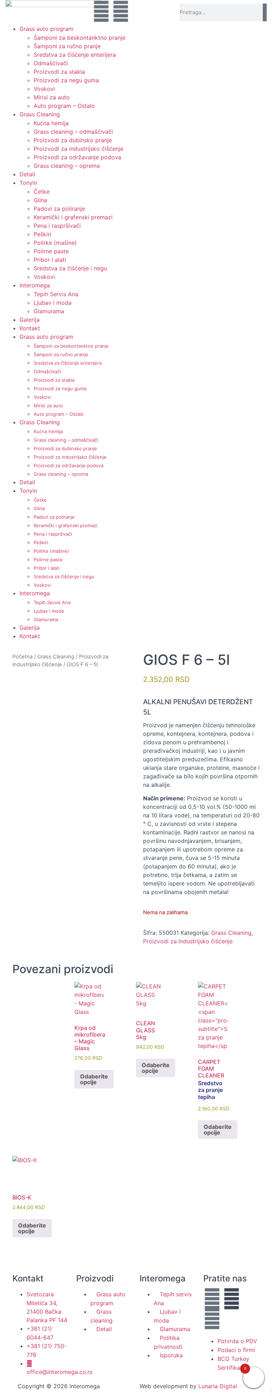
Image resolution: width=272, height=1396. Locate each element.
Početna (22, 656)
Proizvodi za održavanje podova (77, 157)
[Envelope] (140, 11)
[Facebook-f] (212, 1299)
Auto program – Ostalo (64, 105)
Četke (42, 191)
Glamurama (49, 311)
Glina (40, 200)
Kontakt (29, 328)
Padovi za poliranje (59, 208)
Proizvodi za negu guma (66, 80)
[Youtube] (121, 11)
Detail (27, 174)
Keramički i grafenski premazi (73, 217)
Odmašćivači (51, 63)
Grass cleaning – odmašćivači (73, 131)
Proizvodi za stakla (59, 71)
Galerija (29, 319)
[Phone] (160, 11)
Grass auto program (46, 28)
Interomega (34, 285)
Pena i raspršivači (57, 225)
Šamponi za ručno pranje (67, 46)
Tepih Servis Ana (56, 294)
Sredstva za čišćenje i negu (70, 268)
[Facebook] (101, 11)
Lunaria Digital (217, 1386)
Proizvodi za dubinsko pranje (73, 140)
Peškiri (42, 234)
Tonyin (28, 182)
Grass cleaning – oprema (67, 165)
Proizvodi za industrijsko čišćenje (78, 148)
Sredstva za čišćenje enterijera (75, 54)
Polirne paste (51, 251)
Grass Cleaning (39, 114)
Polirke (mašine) (55, 242)
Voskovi (44, 88)
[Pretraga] (265, 12)
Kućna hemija (51, 123)
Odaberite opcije (94, 1079)
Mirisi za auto (52, 97)
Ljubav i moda (53, 302)
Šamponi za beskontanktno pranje (79, 37)
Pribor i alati (50, 259)
